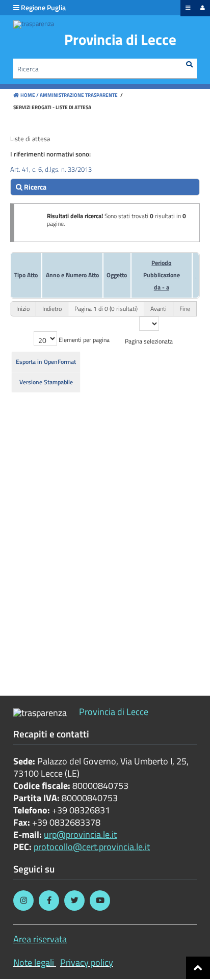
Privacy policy (86, 962)
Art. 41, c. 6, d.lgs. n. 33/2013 (51, 169)
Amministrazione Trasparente (78, 95)
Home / (29, 95)
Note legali (33, 962)
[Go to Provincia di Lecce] (33, 24)
